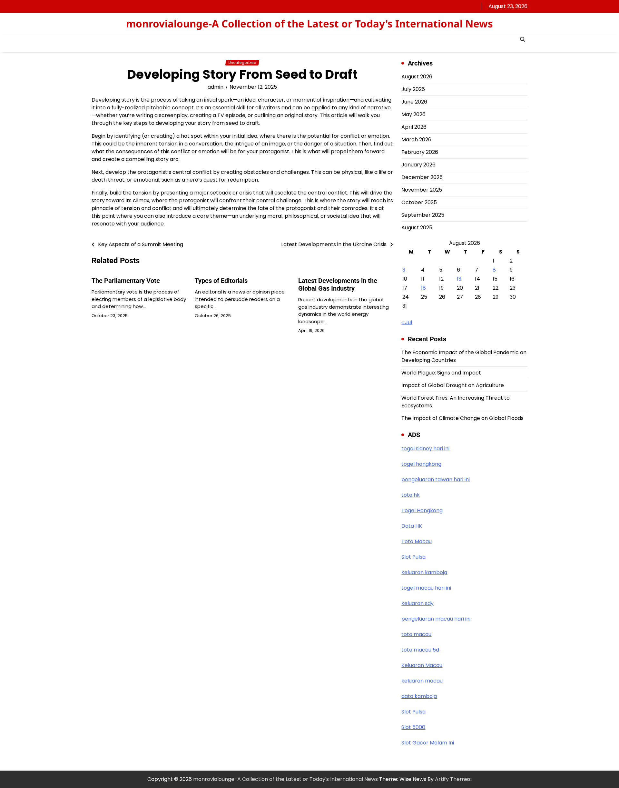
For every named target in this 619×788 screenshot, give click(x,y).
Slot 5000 (413, 727)
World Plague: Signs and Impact (441, 372)
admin (215, 87)
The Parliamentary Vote (126, 280)
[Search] (522, 39)
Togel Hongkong (422, 510)
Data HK (411, 526)
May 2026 (413, 114)
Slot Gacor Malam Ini (427, 742)
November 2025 (421, 190)
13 (459, 279)
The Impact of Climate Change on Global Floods (462, 418)
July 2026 (413, 89)
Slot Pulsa (413, 557)
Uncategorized (242, 62)
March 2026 (416, 139)
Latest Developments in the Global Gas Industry (337, 284)
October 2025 (419, 202)
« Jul (406, 322)
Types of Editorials (221, 280)
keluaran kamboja (424, 572)
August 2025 (416, 227)
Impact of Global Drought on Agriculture (452, 385)
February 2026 (419, 152)
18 (423, 288)
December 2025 (422, 177)
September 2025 (422, 215)
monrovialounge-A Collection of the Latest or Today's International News (309, 23)
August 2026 (416, 76)
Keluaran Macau (421, 665)
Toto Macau (416, 541)
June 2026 (414, 101)
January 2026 (418, 164)
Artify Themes (453, 779)
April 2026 (414, 127)
